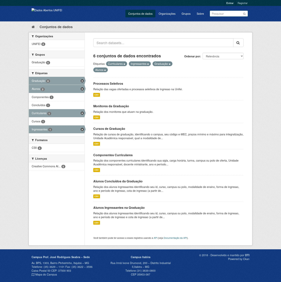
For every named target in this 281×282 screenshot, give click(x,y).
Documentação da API (175, 237)
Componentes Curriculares (113, 155)
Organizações (167, 13)
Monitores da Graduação (111, 106)
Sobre (200, 13)
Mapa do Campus (46, 274)
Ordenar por (192, 56)
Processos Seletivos (108, 83)
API (155, 237)
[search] (238, 42)
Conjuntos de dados (140, 13)
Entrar (230, 3)
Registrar (243, 3)
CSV (96, 94)
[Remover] (124, 63)
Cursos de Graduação (109, 128)
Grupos (186, 13)
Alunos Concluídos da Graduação (118, 181)
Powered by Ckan (238, 259)
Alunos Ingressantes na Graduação (119, 207)
